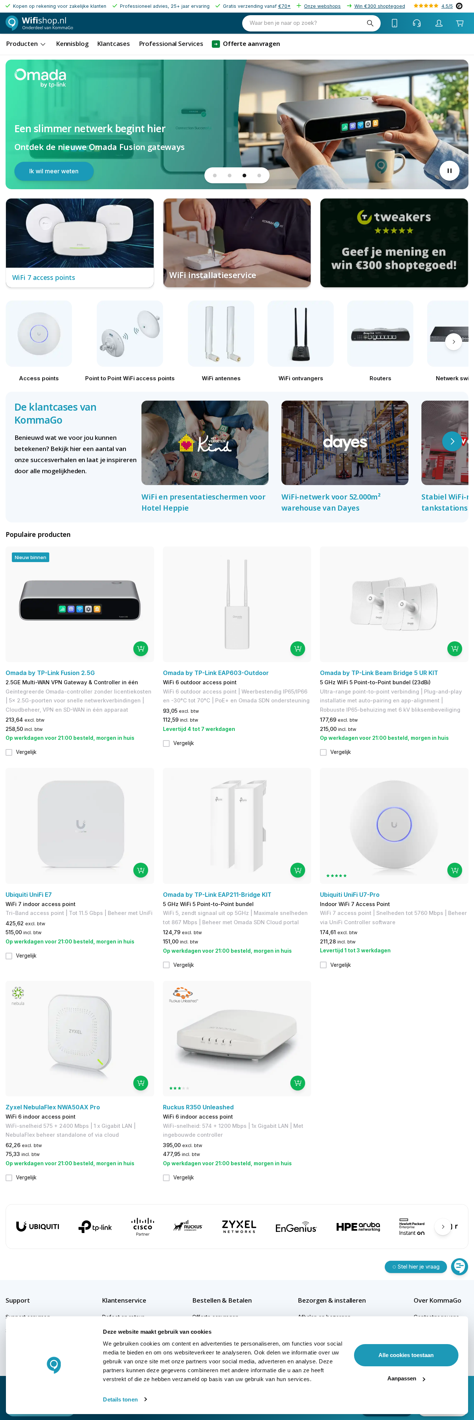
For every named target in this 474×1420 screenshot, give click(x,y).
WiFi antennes (221, 378)
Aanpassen (401, 1378)
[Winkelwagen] (459, 23)
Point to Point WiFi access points (130, 378)
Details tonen (120, 1399)
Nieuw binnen (30, 557)
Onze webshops (322, 6)
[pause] (450, 171)
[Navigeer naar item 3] (244, 175)
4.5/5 (447, 6)
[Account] (439, 23)
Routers (380, 378)
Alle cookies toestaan (406, 1355)
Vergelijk (26, 752)
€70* (284, 6)
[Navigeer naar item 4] (259, 175)
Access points (39, 378)
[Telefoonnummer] (395, 23)
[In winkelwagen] (140, 648)
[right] (453, 341)
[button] (31, 1300)
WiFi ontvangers (300, 378)
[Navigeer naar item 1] (214, 175)
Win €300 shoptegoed (379, 6)
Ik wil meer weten (54, 171)
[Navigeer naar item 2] (229, 175)
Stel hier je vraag (419, 1266)
